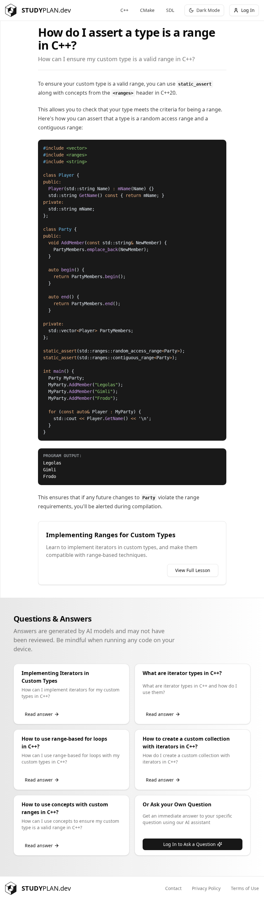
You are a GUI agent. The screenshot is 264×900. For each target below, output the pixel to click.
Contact (173, 888)
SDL (170, 10)
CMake (147, 10)
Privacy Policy (206, 888)
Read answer (39, 714)
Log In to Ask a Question (189, 844)
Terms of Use (245, 888)
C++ (124, 10)
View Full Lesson (192, 570)
